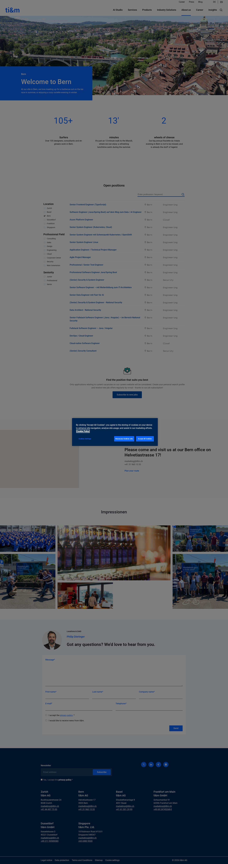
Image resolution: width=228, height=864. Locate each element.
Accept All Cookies (145, 439)
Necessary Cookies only (124, 439)
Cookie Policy (83, 431)
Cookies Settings (85, 439)
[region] (115, 432)
